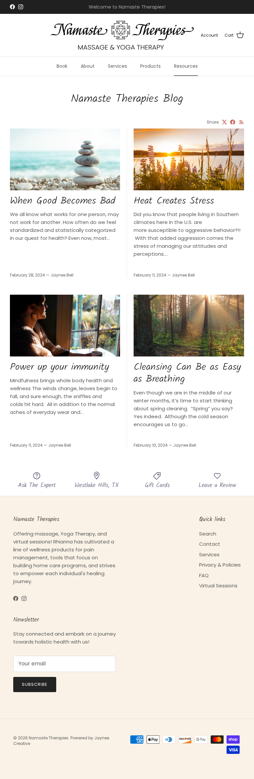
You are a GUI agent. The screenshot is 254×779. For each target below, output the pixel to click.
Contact (209, 543)
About (88, 66)
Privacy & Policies (220, 564)
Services (117, 66)
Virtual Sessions (218, 585)
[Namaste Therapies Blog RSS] (241, 122)
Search (207, 533)
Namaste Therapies (48, 738)
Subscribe (35, 684)
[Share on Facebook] (232, 122)
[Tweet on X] (224, 122)
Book (62, 66)
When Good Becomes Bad (62, 201)
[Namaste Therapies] (122, 35)
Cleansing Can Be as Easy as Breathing (187, 373)
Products (150, 66)
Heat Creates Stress (174, 201)
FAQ (204, 575)
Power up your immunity (59, 367)
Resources (186, 66)
